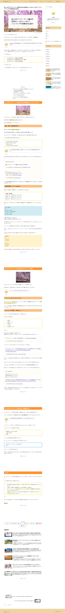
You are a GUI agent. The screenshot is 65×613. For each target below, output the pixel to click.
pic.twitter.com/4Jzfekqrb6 (17, 175)
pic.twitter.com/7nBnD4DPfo (22, 164)
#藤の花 (31, 348)
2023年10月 (48, 58)
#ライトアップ (35, 348)
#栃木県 (17, 379)
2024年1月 (47, 54)
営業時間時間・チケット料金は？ (19, 91)
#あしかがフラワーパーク (25, 348)
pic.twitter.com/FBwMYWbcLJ (30, 338)
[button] (23, 526)
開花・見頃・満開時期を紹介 (18, 90)
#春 (11, 381)
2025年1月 (47, 49)
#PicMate (18, 381)
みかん (53, 17)
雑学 (46, 38)
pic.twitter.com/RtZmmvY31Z (10, 351)
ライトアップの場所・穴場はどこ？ (19, 95)
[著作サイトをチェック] (52, 22)
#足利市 (19, 379)
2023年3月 (47, 63)
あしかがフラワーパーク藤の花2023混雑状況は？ (20, 97)
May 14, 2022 (23, 354)
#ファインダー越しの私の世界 (17, 350)
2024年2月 (47, 51)
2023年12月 (48, 56)
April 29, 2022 (20, 383)
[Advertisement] (23, 77)
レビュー (47, 31)
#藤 (31, 379)
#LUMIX (22, 381)
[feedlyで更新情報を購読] (53, 22)
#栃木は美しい (14, 381)
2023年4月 (47, 61)
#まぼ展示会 (25, 350)
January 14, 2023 (17, 177)
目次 (22, 87)
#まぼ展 (28, 350)
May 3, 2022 (21, 341)
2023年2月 (47, 65)
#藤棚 (33, 379)
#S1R (24, 381)
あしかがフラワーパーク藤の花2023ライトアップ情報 (21, 93)
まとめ (14, 98)
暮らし (47, 33)
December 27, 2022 (26, 167)
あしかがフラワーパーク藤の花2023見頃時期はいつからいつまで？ (23, 88)
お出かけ (6, 503)
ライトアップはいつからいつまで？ (19, 94)
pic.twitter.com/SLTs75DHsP (31, 381)
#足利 (20, 348)
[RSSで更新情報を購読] (54, 22)
